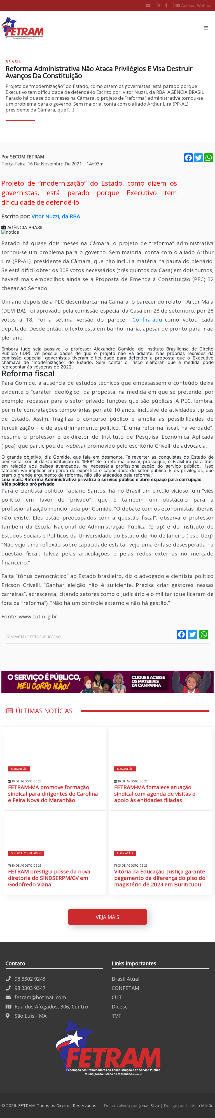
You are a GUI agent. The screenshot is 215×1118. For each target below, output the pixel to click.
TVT (116, 1015)
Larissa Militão (200, 1105)
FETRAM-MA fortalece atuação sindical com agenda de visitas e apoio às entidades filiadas (154, 793)
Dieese (120, 1006)
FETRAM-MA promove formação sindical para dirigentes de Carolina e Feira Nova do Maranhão (53, 793)
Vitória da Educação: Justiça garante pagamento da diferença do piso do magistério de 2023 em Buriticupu (159, 877)
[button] (206, 28)
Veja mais (107, 917)
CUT (117, 997)
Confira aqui (148, 319)
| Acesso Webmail (193, 5)
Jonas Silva (149, 1105)
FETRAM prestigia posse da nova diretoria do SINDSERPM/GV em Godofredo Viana (49, 877)
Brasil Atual (125, 978)
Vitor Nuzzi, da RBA (56, 216)
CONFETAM (125, 988)
